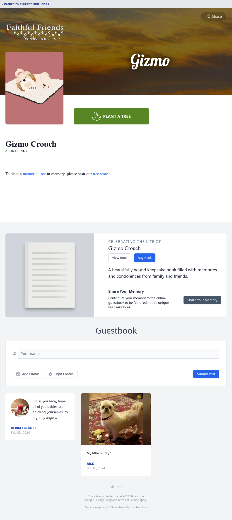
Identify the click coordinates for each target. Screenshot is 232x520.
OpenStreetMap (121, 507)
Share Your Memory (202, 300)
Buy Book (145, 257)
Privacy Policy (103, 500)
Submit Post (206, 374)
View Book (119, 257)
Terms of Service (128, 500)
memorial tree (34, 173)
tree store (100, 173)
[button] (116, 419)
